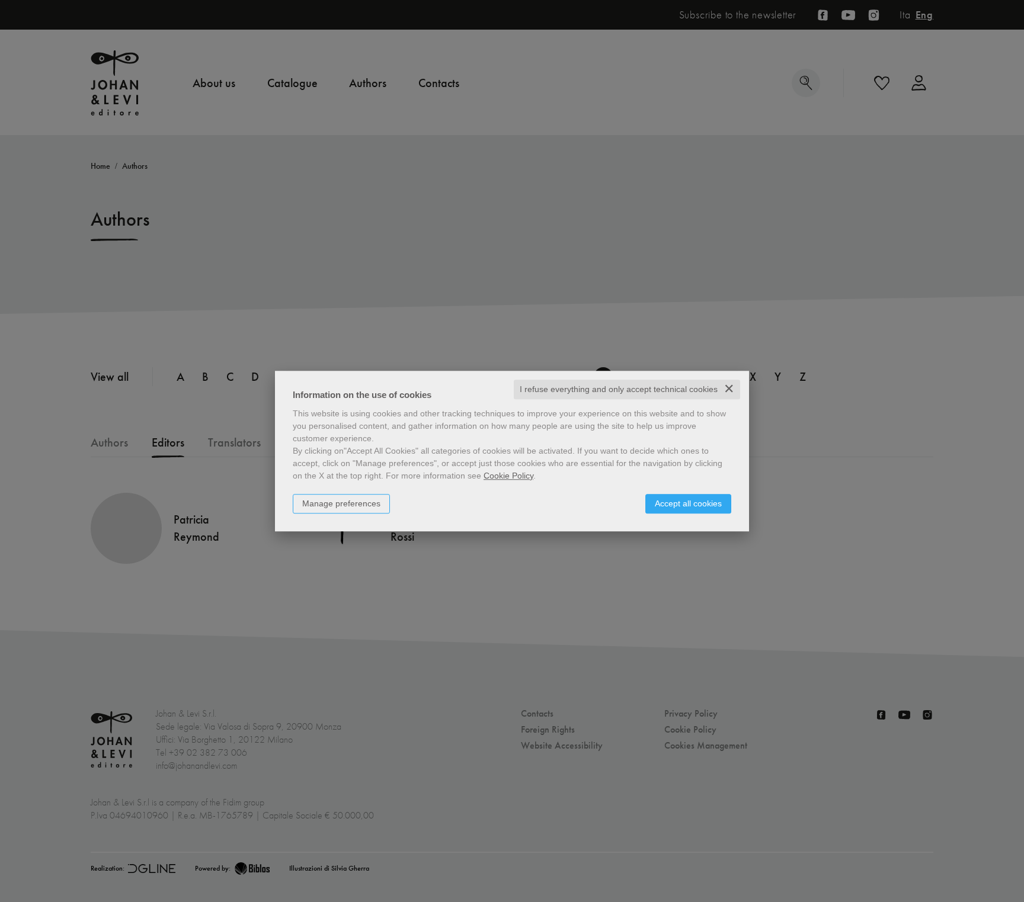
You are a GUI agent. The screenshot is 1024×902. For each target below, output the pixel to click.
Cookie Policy (508, 475)
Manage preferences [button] (341, 503)
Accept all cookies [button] (688, 503)
